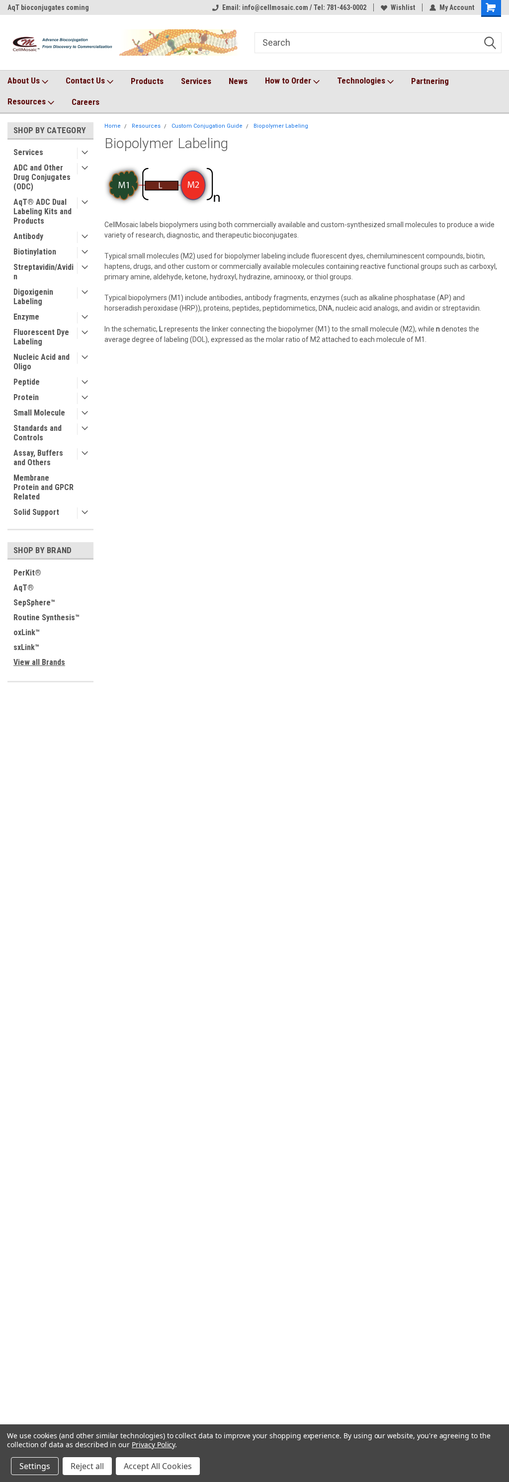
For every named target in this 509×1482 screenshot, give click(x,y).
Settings (34, 1466)
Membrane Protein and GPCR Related (43, 487)
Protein (26, 397)
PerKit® (27, 572)
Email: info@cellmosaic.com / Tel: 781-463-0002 (294, 7)
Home (112, 126)
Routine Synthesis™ (46, 617)
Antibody (28, 236)
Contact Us (86, 80)
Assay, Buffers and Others (38, 457)
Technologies (362, 80)
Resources (27, 101)
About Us (24, 80)
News (238, 81)
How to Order (289, 80)
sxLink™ (26, 647)
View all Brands (39, 662)
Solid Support (36, 512)
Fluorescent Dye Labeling (41, 337)
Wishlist (403, 7)
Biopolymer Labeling (281, 126)
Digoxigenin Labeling (33, 296)
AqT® (23, 587)
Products (147, 81)
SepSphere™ (34, 602)
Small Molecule (39, 412)
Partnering (430, 81)
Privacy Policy (153, 1444)
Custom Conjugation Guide (207, 126)
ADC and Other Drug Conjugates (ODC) (42, 177)
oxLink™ (26, 632)
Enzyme (26, 317)
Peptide (26, 382)
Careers (85, 102)
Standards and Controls (37, 432)
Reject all (87, 1466)
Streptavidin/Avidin (43, 271)
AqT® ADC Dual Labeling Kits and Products (42, 211)
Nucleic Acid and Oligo (41, 361)
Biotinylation (34, 251)
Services (196, 81)
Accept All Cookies (158, 1466)
